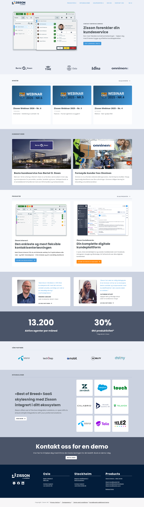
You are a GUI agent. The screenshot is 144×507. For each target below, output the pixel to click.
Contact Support (48, 484)
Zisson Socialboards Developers (115, 484)
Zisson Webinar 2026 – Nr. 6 (27, 108)
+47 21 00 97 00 (47, 486)
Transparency (66, 502)
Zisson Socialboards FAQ (113, 482)
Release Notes (110, 489)
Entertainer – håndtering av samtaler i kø (26, 114)
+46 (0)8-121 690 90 (80, 486)
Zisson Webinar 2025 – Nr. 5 (68, 108)
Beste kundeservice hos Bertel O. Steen (37, 173)
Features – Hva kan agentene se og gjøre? (67, 114)
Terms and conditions (80, 502)
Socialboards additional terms (99, 502)
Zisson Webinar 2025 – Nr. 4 (109, 108)
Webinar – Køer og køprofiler (104, 114)
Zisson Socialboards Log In (113, 486)
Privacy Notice (55, 502)
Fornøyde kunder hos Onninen (93, 173)
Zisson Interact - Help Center (114, 478)
